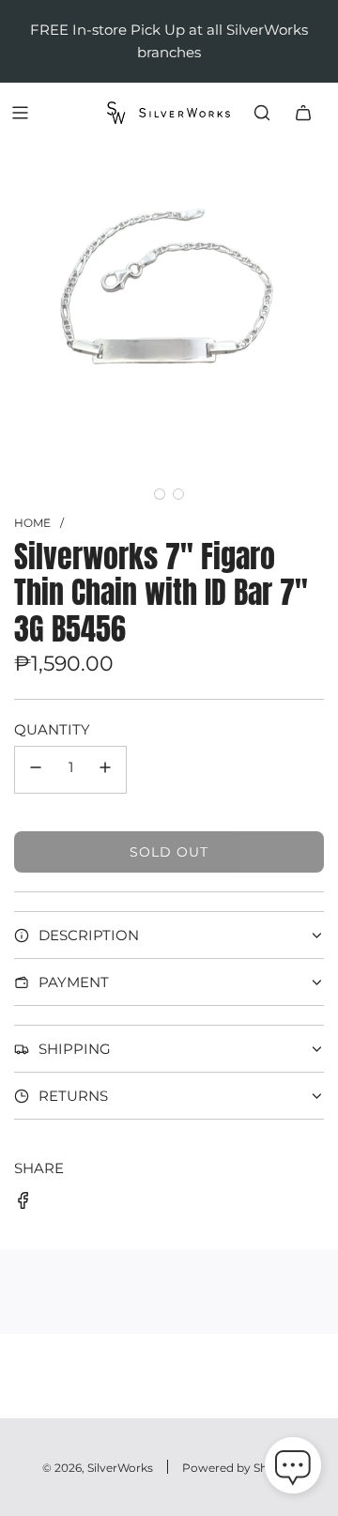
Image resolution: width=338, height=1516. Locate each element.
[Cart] (303, 112)
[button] (159, 494)
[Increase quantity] (105, 770)
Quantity (52, 729)
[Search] (262, 112)
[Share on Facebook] (23, 1204)
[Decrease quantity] (35, 770)
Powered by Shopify (239, 1468)
